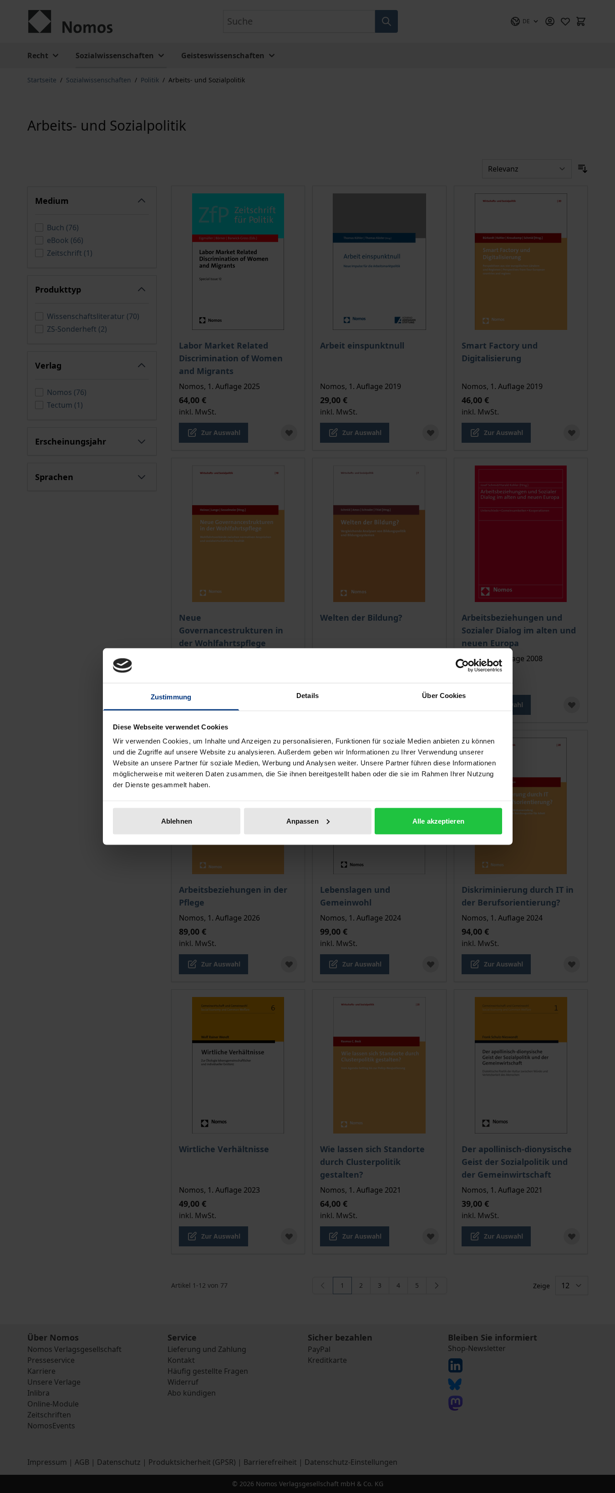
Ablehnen (176, 821)
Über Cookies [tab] (444, 695)
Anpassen (302, 821)
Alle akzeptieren (438, 821)
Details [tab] (307, 695)
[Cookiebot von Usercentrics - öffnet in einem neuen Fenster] (462, 665)
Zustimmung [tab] (171, 697)
